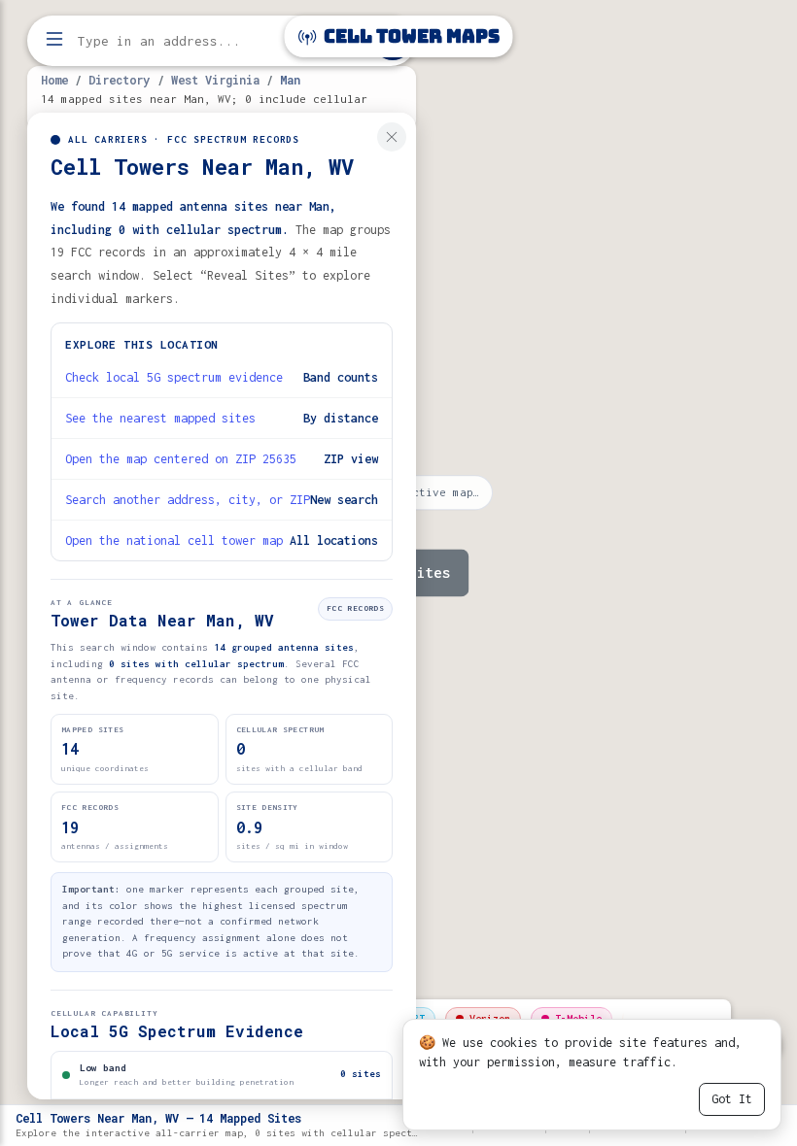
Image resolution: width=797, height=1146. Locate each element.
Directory (119, 79)
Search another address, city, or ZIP (187, 499)
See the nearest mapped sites (160, 418)
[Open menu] (54, 40)
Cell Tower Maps (410, 36)
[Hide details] (391, 137)
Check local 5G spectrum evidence (174, 377)
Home (54, 79)
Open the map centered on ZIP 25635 (180, 459)
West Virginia (215, 79)
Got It (731, 1099)
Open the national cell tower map (174, 540)
